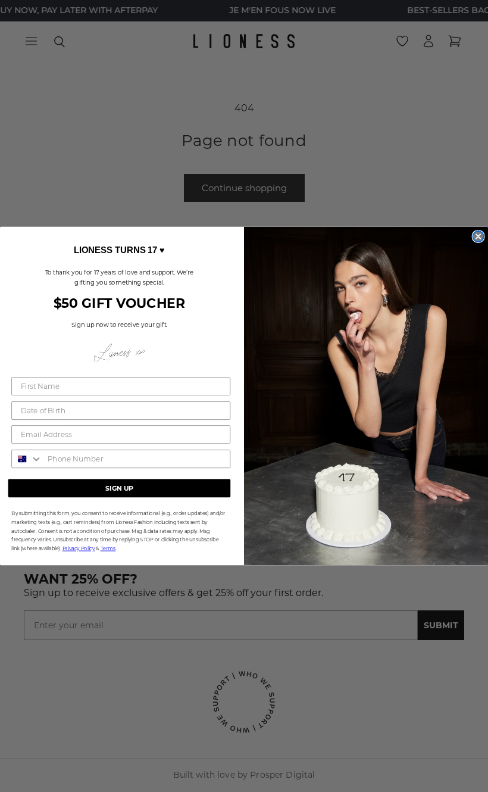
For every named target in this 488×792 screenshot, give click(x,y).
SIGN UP (119, 488)
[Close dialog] (478, 236)
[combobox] (27, 458)
